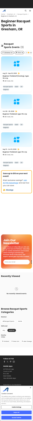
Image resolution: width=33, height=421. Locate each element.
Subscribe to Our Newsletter (12, 385)
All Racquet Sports (8, 321)
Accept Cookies (16, 417)
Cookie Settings (16, 407)
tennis (20, 321)
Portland (6, 341)
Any (4, 330)
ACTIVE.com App (8, 369)
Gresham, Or (11, 14)
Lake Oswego (27, 341)
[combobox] (7, 52)
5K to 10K (6, 374)
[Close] (31, 388)
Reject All (16, 412)
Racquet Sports (22, 14)
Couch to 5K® (7, 371)
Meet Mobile (7, 376)
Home (3, 14)
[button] (19, 52)
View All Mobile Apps (9, 378)
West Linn (16, 341)
